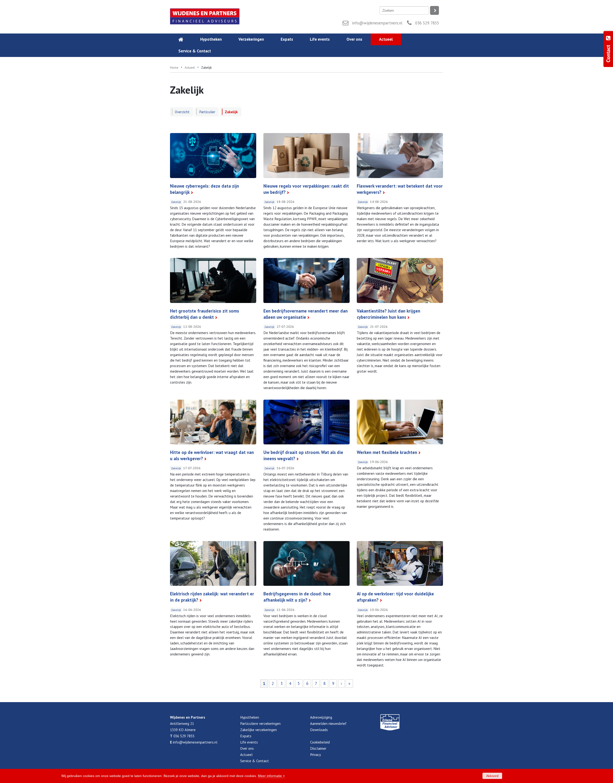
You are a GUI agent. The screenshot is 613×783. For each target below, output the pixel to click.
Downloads (319, 729)
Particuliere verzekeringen (260, 723)
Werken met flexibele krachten (387, 452)
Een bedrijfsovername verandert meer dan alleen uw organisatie (305, 314)
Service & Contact (254, 760)
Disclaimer (318, 748)
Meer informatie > (271, 776)
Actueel (190, 67)
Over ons (247, 748)
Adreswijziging (321, 717)
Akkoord (492, 776)
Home (174, 67)
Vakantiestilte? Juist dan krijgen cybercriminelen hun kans (388, 314)
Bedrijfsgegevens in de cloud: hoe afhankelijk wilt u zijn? (297, 597)
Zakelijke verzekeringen (258, 729)
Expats (245, 735)
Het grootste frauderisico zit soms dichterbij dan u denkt (204, 314)
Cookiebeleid (320, 742)
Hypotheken (249, 717)
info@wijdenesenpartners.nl (377, 23)
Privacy (315, 754)
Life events (249, 742)
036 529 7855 (427, 23)
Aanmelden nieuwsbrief (328, 723)
